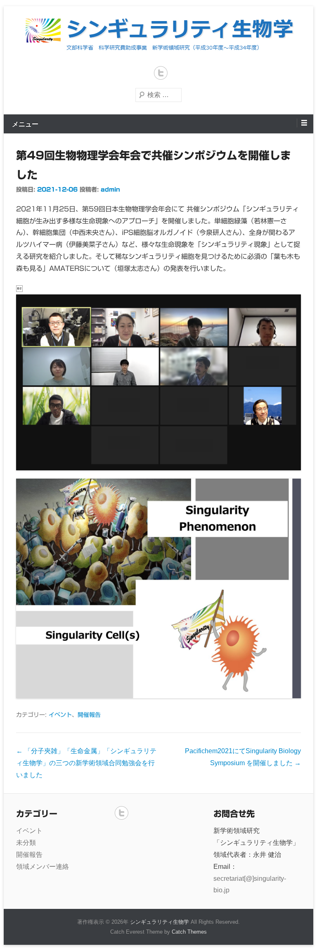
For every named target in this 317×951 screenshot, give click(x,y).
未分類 (26, 842)
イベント (60, 715)
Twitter (161, 73)
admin (110, 189)
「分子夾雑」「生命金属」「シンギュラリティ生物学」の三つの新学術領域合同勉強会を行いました (86, 762)
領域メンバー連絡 (42, 866)
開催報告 (89, 715)
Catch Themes (189, 932)
